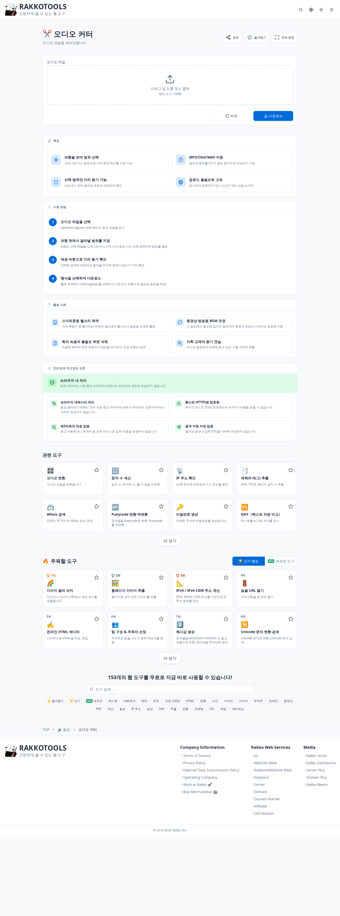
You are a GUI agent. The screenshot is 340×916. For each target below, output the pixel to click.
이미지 (243, 701)
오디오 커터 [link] (87, 729)
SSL (211, 709)
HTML (190, 701)
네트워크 (129, 701)
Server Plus (315, 770)
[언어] (311, 10)
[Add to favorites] (96, 470)
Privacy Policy (194, 762)
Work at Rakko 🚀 (197, 784)
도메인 (273, 701)
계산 (110, 709)
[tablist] (265, 561)
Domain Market (267, 799)
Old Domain (264, 813)
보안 (156, 701)
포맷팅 (198, 709)
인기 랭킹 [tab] (251, 561)
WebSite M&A (265, 762)
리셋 (233, 115)
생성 (150, 709)
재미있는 (238, 709)
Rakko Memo (317, 784)
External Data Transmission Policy (211, 770)
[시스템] (321, 10)
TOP (46, 729)
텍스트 (113, 701)
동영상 (288, 701)
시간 (215, 701)
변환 (203, 701)
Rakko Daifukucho (321, 762)
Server (259, 784)
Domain (260, 791)
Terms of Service (197, 755)
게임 (223, 709)
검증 (185, 709)
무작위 (258, 701)
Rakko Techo (316, 755)
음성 (122, 709)
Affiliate (260, 806)
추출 (173, 709)
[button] (170, 85)
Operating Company (200, 777)
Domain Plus (316, 777)
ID (256, 755)
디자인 (228, 701)
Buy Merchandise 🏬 (200, 791)
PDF (99, 709)
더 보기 (170, 540)
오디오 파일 (56, 61)
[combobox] (173, 689)
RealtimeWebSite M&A (272, 770)
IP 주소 (136, 709)
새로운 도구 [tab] (285, 561)
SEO (144, 701)
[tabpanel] (170, 617)
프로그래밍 (172, 701)
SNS (162, 709)
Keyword (261, 777)
